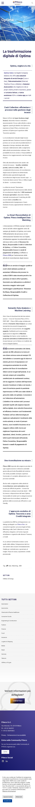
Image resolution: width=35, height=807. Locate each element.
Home (3, 27)
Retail (3, 650)
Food (2, 633)
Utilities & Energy (12, 27)
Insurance (4, 637)
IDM (20, 566)
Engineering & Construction (9, 620)
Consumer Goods (6, 616)
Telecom (3, 658)
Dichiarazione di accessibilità (16, 735)
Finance (3, 629)
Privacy (3, 735)
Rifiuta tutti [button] (19, 797)
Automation (4, 604)
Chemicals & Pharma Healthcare (10, 612)
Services (3, 654)
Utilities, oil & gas (6, 662)
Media (3, 645)
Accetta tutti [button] (7, 801)
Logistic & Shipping (7, 641)
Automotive (4, 608)
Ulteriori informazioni (9, 791)
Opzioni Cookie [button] (8, 797)
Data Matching (13, 566)
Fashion (3, 625)
